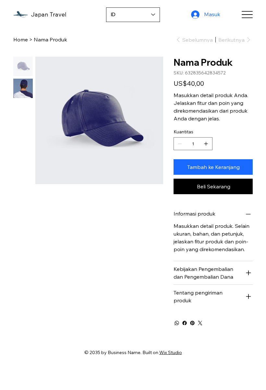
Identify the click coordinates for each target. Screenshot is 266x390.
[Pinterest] (192, 323)
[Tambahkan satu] (206, 143)
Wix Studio (170, 352)
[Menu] (247, 14)
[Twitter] (200, 323)
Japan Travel (48, 14)
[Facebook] (184, 323)
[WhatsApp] (177, 323)
